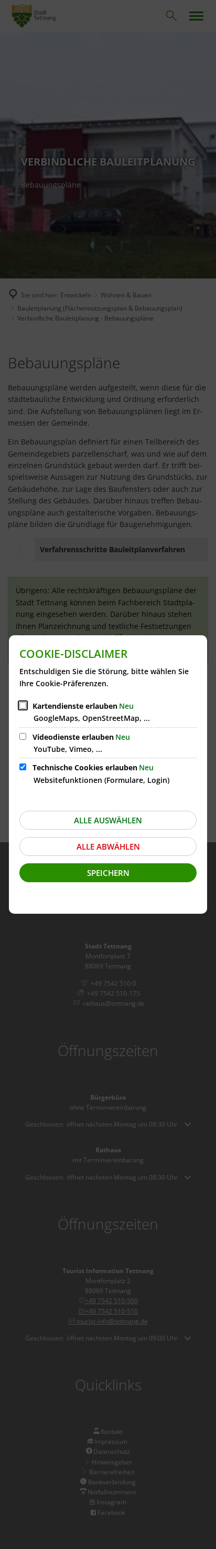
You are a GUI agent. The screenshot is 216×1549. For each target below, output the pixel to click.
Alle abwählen (108, 846)
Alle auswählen (108, 820)
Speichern (108, 873)
